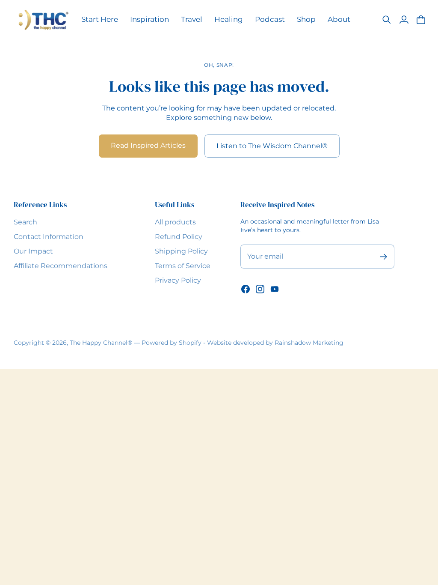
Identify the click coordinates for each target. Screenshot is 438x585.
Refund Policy (178, 237)
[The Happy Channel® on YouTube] (274, 289)
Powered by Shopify (171, 342)
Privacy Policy (178, 280)
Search (25, 222)
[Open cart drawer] (420, 19)
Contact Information (48, 237)
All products (175, 222)
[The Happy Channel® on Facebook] (245, 289)
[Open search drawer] (386, 19)
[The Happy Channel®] (43, 20)
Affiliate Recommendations (60, 266)
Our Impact (33, 251)
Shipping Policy (181, 251)
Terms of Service (182, 266)
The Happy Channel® (101, 342)
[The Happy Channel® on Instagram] (260, 289)
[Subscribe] (383, 257)
